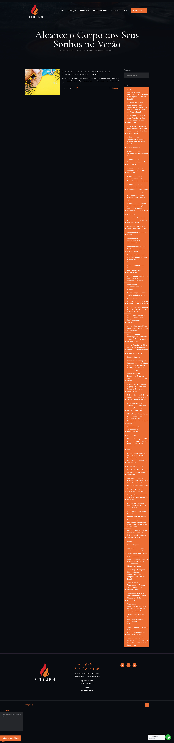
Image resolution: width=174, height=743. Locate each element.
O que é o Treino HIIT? (136, 466)
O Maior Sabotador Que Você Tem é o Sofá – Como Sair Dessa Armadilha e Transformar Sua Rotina (137, 458)
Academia (131, 214)
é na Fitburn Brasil (134, 353)
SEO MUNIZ (4, 711)
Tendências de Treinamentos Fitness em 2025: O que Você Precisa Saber (137, 586)
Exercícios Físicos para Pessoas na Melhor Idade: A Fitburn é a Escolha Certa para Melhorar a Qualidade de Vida (137, 365)
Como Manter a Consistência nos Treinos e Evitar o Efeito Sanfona (137, 301)
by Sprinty (29, 705)
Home (62, 51)
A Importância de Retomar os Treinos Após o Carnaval (137, 162)
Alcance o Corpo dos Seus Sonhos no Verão (136, 227)
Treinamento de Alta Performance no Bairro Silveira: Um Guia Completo (136, 596)
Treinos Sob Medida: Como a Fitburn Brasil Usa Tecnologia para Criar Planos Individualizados (136, 619)
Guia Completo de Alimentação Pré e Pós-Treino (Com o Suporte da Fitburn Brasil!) (137, 406)
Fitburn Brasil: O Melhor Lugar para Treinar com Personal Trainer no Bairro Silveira (137, 387)
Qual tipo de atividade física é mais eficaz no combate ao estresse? (136, 513)
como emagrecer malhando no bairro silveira (135, 286)
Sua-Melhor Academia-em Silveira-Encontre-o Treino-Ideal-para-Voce (137, 550)
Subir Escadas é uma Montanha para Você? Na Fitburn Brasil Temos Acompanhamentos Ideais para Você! (137, 561)
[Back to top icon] (147, 705)
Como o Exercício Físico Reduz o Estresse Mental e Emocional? (137, 328)
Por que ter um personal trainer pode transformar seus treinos (137, 497)
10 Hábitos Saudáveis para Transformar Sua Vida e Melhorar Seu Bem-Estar (136, 119)
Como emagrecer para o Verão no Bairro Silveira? (137, 294)
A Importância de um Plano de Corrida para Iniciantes (136, 170)
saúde (129, 541)
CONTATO (137, 11)
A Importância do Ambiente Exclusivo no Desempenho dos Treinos (137, 187)
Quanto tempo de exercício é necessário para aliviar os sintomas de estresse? (137, 523)
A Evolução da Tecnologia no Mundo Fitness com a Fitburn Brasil (136, 140)
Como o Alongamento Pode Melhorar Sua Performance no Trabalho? (136, 318)
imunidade (131, 435)
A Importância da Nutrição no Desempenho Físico (137, 153)
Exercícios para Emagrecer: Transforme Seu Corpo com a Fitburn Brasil (137, 377)
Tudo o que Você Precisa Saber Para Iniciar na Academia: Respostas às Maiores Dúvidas (137, 630)
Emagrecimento (133, 357)
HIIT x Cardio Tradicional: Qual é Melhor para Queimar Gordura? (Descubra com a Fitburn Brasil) (137, 418)
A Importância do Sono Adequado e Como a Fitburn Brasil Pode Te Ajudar (136, 196)
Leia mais (114, 88)
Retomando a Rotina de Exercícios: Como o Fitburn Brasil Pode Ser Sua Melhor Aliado (137, 533)
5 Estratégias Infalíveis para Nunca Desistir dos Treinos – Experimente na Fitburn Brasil (137, 129)
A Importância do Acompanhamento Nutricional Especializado (137, 178)
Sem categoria (133, 545)
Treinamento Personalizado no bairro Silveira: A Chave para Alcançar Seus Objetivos (137, 607)
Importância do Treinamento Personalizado (133, 429)
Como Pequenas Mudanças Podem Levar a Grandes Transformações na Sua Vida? (137, 337)
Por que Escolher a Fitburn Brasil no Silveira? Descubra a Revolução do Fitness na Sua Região (137, 481)
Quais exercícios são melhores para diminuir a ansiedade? (137, 505)
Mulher (130, 449)
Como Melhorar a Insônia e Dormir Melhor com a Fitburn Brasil (137, 309)
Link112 (2, 742)
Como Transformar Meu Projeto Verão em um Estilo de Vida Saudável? (137, 347)
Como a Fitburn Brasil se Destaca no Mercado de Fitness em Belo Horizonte (137, 258)
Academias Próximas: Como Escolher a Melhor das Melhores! (137, 220)
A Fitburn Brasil (133, 148)
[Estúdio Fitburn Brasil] (35, 10)
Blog (71, 51)
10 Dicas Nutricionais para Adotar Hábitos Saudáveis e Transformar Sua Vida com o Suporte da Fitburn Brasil (137, 107)
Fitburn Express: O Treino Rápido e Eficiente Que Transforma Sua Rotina (137, 397)
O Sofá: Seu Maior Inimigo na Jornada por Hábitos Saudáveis (137, 472)
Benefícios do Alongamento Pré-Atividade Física (134, 240)
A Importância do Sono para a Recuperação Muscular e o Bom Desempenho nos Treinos (137, 206)
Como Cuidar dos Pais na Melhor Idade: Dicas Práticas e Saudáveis (137, 278)
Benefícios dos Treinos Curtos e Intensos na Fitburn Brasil (136, 248)
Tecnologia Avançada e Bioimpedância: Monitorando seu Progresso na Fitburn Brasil (137, 574)
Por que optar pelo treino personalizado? (136, 490)
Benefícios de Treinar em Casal (137, 233)
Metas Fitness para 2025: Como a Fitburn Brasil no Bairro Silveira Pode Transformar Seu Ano (137, 442)
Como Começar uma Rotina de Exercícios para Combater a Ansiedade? (135, 268)
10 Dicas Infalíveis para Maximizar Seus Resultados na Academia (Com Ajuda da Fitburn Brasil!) (137, 94)
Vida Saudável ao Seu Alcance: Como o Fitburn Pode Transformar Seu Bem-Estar (137, 641)
